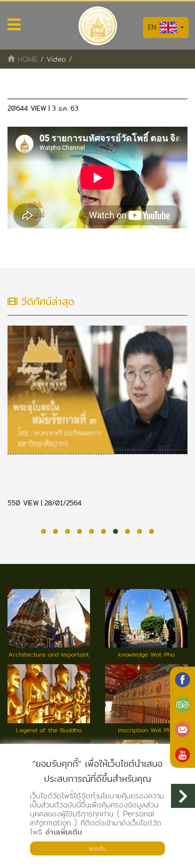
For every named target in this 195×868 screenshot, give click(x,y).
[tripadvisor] (182, 705)
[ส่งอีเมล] (182, 730)
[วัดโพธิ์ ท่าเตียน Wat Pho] (182, 680)
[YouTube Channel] (182, 755)
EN (154, 27)
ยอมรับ (97, 848)
